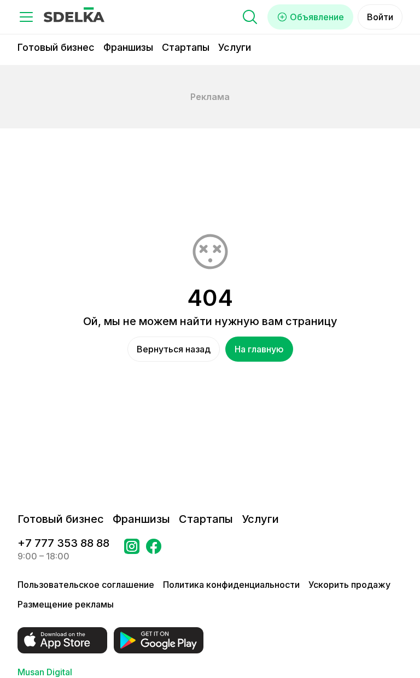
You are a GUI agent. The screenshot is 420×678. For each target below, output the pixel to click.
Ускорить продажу (349, 584)
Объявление (317, 16)
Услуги (234, 47)
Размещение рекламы (66, 604)
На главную (259, 349)
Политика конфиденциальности (231, 584)
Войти (380, 16)
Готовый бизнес (56, 47)
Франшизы (128, 47)
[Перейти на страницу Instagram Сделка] (132, 550)
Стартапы (185, 47)
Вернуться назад (174, 349)
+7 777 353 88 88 (63, 543)
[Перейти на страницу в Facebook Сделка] (153, 550)
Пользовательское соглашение (86, 584)
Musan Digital (45, 672)
